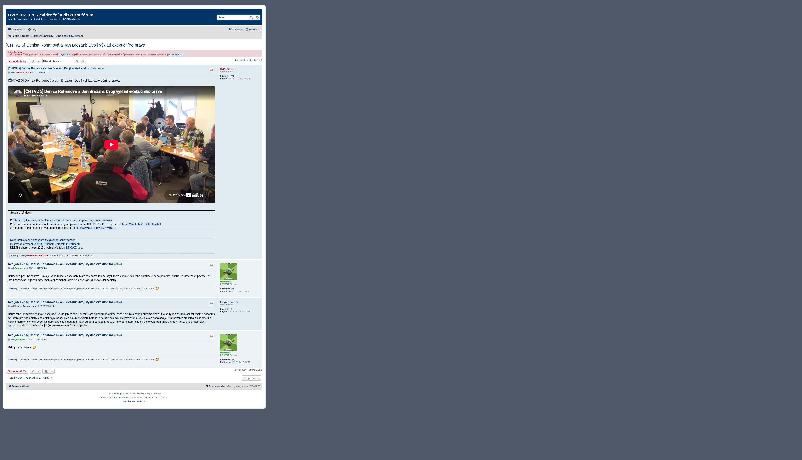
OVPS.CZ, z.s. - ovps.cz (155, 397)
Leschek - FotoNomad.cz (121, 397)
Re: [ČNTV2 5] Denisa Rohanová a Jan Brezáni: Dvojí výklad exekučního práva (65, 264)
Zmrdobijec (13, 288)
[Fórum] (10, 11)
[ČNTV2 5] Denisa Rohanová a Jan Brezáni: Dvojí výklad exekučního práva (75, 45)
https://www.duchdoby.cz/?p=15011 (94, 227)
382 (233, 76)
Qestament (225, 282)
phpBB (123, 394)
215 (233, 289)
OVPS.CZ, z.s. (176, 54)
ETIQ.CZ (71, 247)
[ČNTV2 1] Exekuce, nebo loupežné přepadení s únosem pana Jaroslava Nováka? (62, 220)
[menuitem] (32, 29)
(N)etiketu (65, 54)
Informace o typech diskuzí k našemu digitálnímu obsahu (45, 243)
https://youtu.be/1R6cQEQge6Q (141, 224)
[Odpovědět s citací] (211, 70)
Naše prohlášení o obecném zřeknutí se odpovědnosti (42, 239)
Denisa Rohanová (229, 302)
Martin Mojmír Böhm (38, 255)
